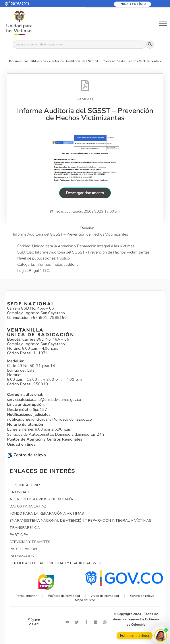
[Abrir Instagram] (106, 622)
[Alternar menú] (163, 23)
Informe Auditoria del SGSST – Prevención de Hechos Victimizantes (85, 114)
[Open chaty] (160, 635)
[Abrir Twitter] (78, 622)
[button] (27, 3)
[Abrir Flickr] (96, 622)
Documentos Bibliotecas (28, 61)
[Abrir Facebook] (87, 622)
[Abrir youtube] (68, 622)
